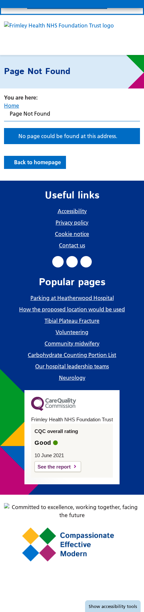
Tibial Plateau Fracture (72, 320)
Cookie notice (72, 234)
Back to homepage (37, 162)
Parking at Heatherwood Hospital (72, 298)
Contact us (72, 245)
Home (11, 105)
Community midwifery (72, 343)
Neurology (72, 377)
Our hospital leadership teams (72, 366)
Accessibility (72, 211)
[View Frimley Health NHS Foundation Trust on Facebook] (58, 261)
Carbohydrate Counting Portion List (72, 355)
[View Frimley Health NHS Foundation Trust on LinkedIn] (72, 261)
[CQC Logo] (53, 409)
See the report (54, 467)
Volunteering (72, 332)
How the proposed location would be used (72, 309)
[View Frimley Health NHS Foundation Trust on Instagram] (86, 261)
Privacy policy (72, 222)
